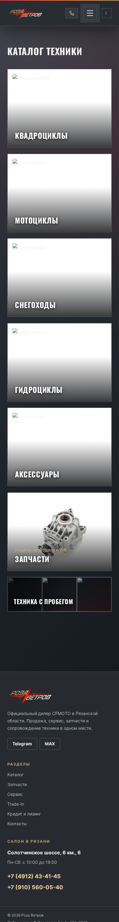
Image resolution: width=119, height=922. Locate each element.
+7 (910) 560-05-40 (35, 887)
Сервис (15, 794)
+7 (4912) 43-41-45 (34, 876)
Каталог (15, 774)
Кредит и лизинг (24, 813)
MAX (50, 743)
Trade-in (15, 804)
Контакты (17, 823)
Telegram (22, 743)
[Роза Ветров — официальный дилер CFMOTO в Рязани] (25, 13)
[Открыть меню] (90, 13)
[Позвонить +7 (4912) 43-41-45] (71, 13)
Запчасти (17, 784)
